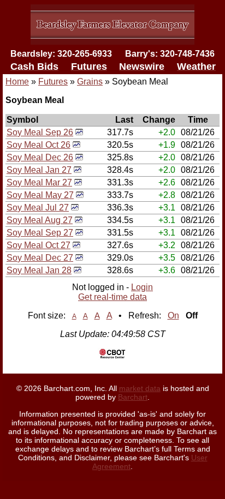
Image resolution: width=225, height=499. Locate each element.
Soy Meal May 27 (40, 195)
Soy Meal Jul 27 (38, 207)
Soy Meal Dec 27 (40, 257)
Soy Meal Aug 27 (40, 220)
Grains (90, 81)
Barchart (132, 397)
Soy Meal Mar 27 (39, 182)
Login (142, 287)
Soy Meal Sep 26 (40, 132)
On (173, 315)
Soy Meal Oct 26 (38, 144)
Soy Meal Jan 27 (39, 170)
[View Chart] (79, 132)
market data (140, 388)
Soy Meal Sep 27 (40, 232)
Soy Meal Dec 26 (40, 157)
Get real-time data (112, 297)
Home (17, 81)
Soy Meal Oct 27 (38, 245)
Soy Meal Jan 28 (39, 270)
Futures (53, 81)
